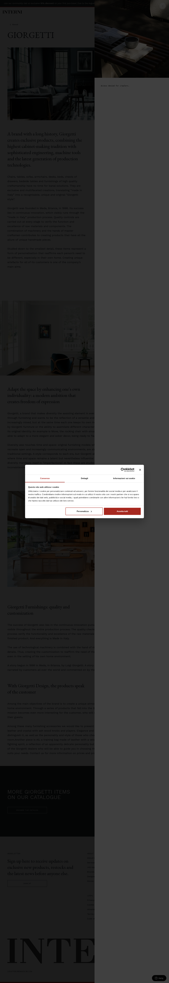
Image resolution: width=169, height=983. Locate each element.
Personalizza (83, 511)
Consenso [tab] (45, 478)
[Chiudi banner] (140, 470)
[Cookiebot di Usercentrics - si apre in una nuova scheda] (122, 470)
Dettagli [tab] (84, 478)
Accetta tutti (122, 511)
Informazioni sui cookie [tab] (124, 478)
